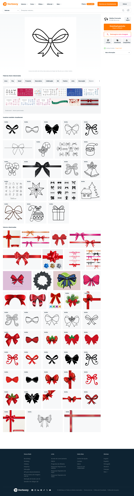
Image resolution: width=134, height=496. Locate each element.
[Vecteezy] (10, 4)
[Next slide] (98, 81)
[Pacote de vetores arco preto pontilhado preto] (63, 190)
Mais (58, 4)
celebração (49, 81)
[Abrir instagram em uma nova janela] (35, 490)
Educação (27, 469)
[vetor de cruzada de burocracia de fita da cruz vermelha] (82, 421)
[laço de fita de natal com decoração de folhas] (73, 300)
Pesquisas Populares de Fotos (58, 471)
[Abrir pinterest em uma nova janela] (41, 490)
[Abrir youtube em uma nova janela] (50, 490)
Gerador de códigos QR (31, 481)
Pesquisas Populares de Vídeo (58, 475)
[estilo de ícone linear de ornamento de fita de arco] (13, 212)
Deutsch (106, 466)
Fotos (32, 4)
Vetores (23, 4)
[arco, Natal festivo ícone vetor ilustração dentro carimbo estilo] (42, 280)
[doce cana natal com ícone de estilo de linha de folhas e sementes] (44, 149)
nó (58, 81)
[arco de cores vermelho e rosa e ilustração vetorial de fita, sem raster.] (85, 239)
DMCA (53, 461)
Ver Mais (89, 102)
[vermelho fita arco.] (15, 300)
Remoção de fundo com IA (32, 479)
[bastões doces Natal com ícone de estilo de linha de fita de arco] (12, 169)
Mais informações (110, 52)
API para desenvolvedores (32, 472)
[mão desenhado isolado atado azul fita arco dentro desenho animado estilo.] (66, 280)
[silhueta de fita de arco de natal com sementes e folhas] (32, 399)
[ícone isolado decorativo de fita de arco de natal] (92, 300)
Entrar (125, 4)
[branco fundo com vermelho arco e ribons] (11, 239)
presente (28, 81)
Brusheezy (27, 458)
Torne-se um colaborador (81, 467)
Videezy (26, 464)
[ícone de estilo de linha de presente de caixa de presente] (58, 212)
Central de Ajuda (82, 458)
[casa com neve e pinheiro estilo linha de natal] (90, 190)
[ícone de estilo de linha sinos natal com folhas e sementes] (92, 169)
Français (106, 469)
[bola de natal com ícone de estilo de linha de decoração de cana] (35, 212)
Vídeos (40, 4)
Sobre (79, 464)
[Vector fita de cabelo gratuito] (68, 149)
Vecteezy (26, 461)
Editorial (49, 4)
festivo (65, 81)
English (106, 458)
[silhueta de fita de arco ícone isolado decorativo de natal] (12, 129)
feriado (91, 81)
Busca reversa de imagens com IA (32, 475)
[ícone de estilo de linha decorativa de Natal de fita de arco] (32, 129)
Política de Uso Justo (113, 490)
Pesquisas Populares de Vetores (58, 467)
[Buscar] (123, 10)
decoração (81, 81)
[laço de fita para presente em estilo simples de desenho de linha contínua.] (18, 149)
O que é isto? (118, 48)
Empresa (26, 466)
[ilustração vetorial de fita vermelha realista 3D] (22, 259)
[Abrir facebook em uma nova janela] (32, 490)
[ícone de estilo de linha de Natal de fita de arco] (72, 129)
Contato (79, 461)
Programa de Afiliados (58, 464)
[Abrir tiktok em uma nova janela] (44, 490)
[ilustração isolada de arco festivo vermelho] (91, 280)
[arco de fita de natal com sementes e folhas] (52, 340)
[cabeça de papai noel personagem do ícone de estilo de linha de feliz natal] (92, 149)
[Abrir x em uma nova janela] (47, 490)
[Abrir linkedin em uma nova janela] (38, 490)
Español (106, 461)
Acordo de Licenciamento (59, 458)
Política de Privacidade (100, 490)
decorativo (38, 81)
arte (73, 81)
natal (19, 81)
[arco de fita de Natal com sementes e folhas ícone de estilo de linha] (72, 320)
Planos (84, 4)
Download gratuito (117, 27)
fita (12, 81)
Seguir (128, 20)
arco (5, 81)
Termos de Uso (88, 490)
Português (107, 464)
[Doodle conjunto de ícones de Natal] (13, 190)
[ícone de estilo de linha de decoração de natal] (36, 190)
